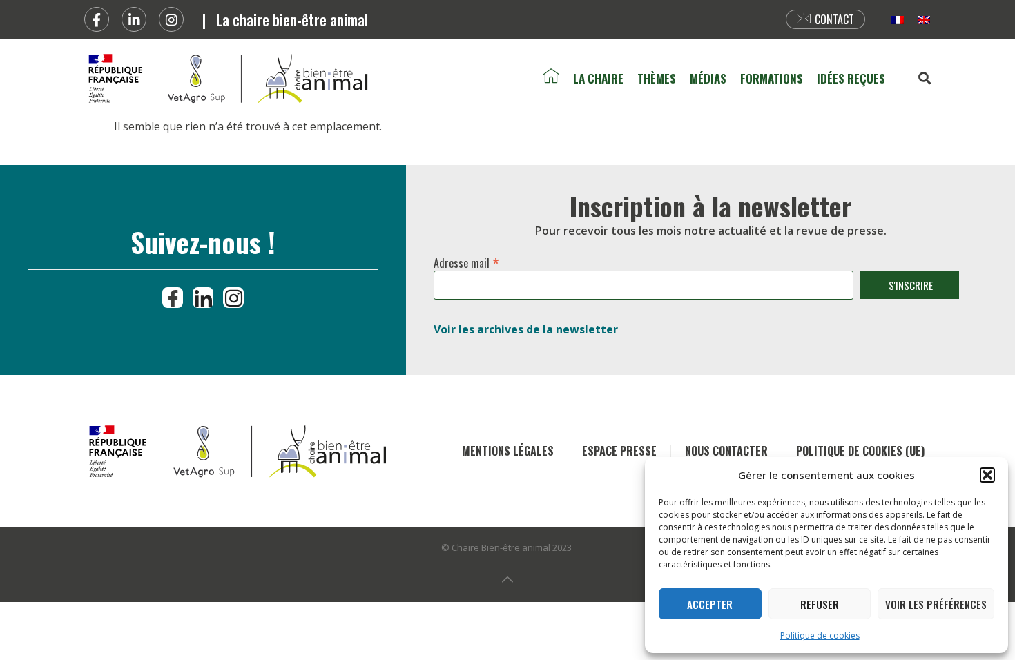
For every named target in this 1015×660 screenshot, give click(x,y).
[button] (987, 475)
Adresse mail (466, 260)
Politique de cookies (820, 635)
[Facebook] (96, 19)
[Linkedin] (134, 19)
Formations (771, 78)
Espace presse (619, 451)
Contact (834, 19)
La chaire (598, 78)
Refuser (819, 604)
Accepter (710, 604)
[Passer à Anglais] (924, 19)
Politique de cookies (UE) (860, 451)
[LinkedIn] (203, 297)
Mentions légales (508, 451)
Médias (708, 78)
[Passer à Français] (897, 19)
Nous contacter (726, 451)
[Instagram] (171, 19)
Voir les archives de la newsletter (526, 329)
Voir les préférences (936, 604)
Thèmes (656, 78)
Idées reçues (851, 78)
